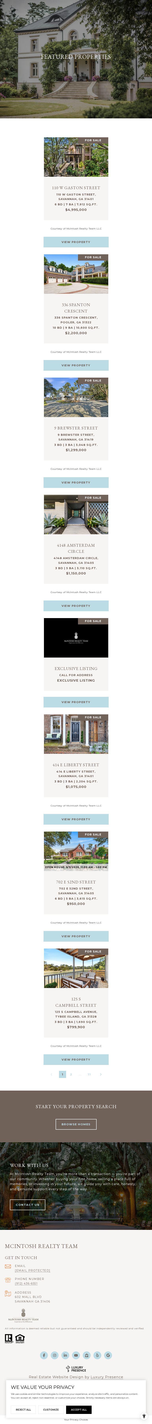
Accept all (79, 1409)
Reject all (23, 1409)
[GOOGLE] (108, 1355)
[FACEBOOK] (44, 1355)
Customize (51, 1409)
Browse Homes (76, 1124)
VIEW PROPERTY (76, 242)
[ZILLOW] (87, 1355)
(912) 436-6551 (26, 1283)
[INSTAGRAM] (55, 1355)
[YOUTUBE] (76, 1355)
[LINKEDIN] (65, 1355)
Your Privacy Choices (76, 1419)
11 (89, 1074)
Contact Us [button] (27, 1205)
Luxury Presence (107, 1377)
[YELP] (97, 1355)
